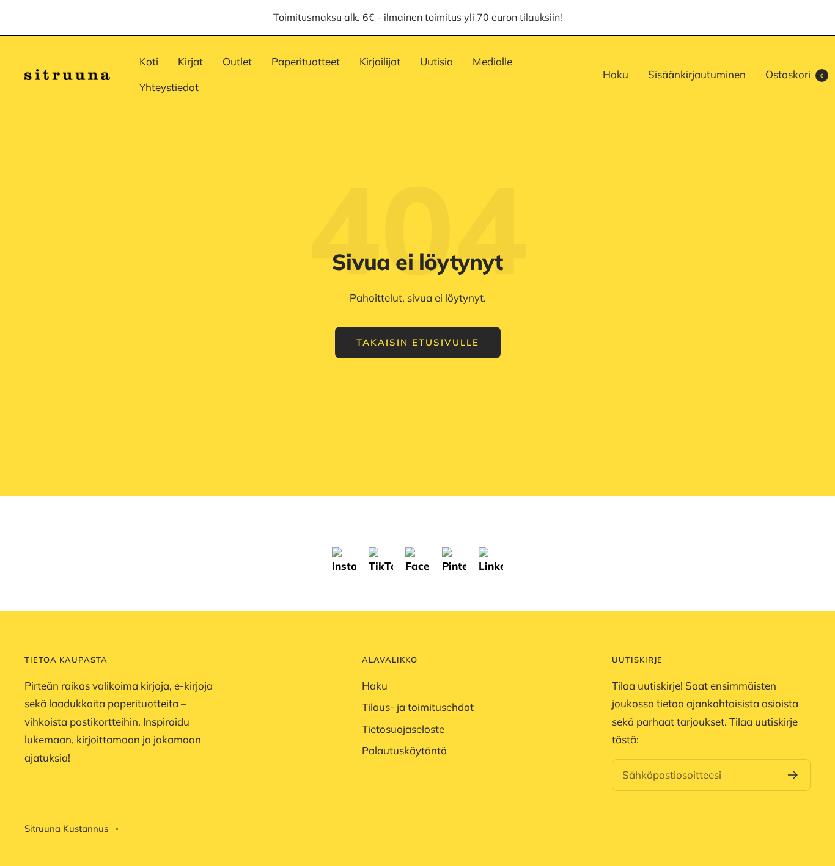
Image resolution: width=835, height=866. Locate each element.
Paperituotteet (305, 61)
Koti (148, 61)
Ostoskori (794, 74)
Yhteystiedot (169, 87)
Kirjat (190, 61)
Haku (615, 74)
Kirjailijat (379, 61)
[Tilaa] (793, 775)
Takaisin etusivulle (417, 342)
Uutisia (436, 61)
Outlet (237, 61)
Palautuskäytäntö (404, 750)
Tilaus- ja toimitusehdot (418, 706)
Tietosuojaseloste (403, 728)
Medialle (492, 61)
